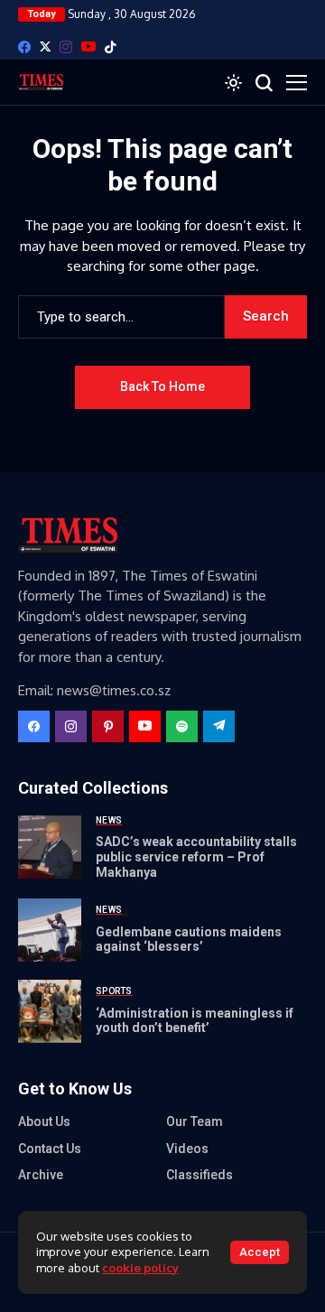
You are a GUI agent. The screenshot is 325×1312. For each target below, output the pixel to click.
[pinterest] (108, 726)
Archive (40, 1175)
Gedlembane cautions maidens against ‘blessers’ (189, 939)
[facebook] (24, 47)
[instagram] (66, 47)
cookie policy (140, 1268)
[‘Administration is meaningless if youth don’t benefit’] (49, 1011)
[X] (45, 46)
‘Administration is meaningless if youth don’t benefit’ (194, 1021)
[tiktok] (110, 47)
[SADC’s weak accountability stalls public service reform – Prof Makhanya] (49, 847)
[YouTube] (88, 46)
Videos (187, 1148)
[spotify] (182, 726)
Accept (259, 1252)
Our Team (194, 1121)
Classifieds (199, 1175)
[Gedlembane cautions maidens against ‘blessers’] (49, 930)
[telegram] (219, 726)
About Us (44, 1121)
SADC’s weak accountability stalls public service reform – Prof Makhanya (196, 856)
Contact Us (49, 1148)
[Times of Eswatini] (40, 82)
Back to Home (162, 386)
